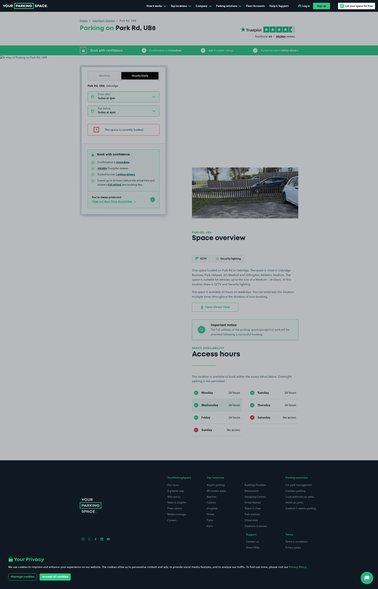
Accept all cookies (55, 577)
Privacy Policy (297, 567)
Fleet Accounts (255, 6)
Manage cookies (22, 577)
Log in (306, 6)
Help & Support (279, 6)
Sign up (321, 6)
